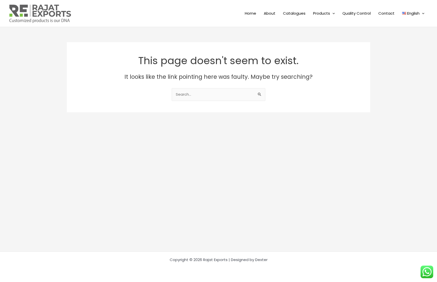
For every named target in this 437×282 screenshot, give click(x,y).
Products (321, 13)
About (269, 13)
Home (250, 13)
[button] (332, 13)
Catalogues (294, 13)
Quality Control (356, 13)
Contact (386, 13)
